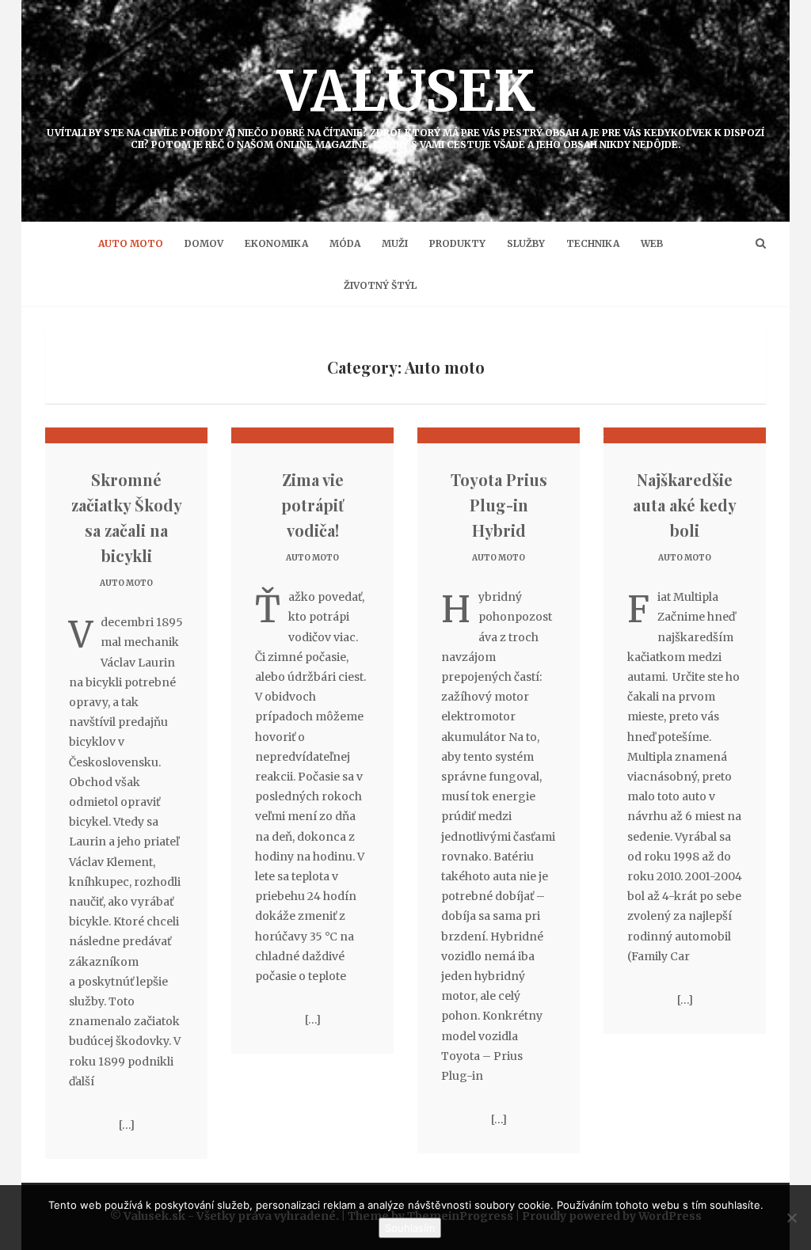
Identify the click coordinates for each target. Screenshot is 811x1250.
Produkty (457, 243)
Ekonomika (276, 243)
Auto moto (130, 243)
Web (652, 243)
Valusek (405, 103)
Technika (592, 243)
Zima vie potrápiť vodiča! (312, 505)
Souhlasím (410, 1228)
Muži (395, 243)
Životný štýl (380, 285)
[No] (791, 1217)
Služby (526, 243)
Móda (344, 243)
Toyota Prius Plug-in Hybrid (499, 505)
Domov (204, 243)
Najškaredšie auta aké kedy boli (685, 505)
